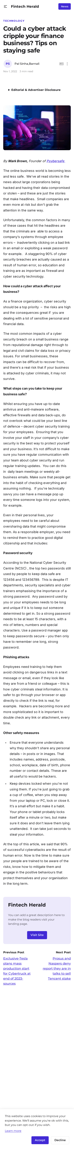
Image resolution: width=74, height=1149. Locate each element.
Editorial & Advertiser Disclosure (36, 90)
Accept (40, 1140)
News (64, 6)
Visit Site (37, 935)
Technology (13, 20)
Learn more (13, 1131)
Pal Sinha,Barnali (27, 63)
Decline (60, 1140)
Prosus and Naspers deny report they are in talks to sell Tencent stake (57, 969)
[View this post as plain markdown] (61, 64)
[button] (5, 7)
